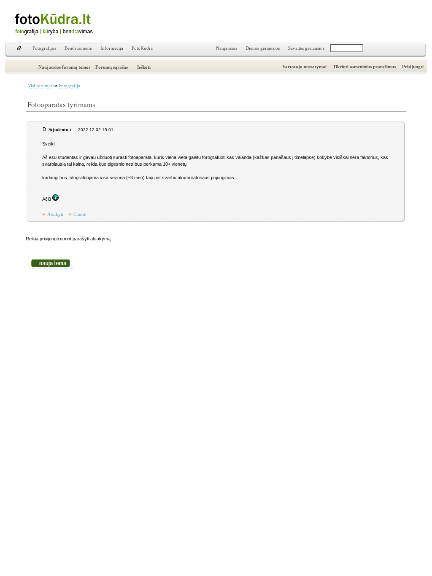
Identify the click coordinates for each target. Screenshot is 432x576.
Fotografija (69, 85)
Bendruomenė (78, 48)
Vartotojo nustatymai (304, 66)
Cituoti (79, 214)
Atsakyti (55, 214)
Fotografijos (44, 48)
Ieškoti (144, 67)
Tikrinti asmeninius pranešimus (364, 66)
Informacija (111, 48)
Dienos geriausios (263, 48)
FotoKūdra (142, 48)
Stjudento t (60, 129)
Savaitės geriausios (306, 48)
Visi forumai (40, 85)
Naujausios (226, 48)
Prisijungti (413, 66)
